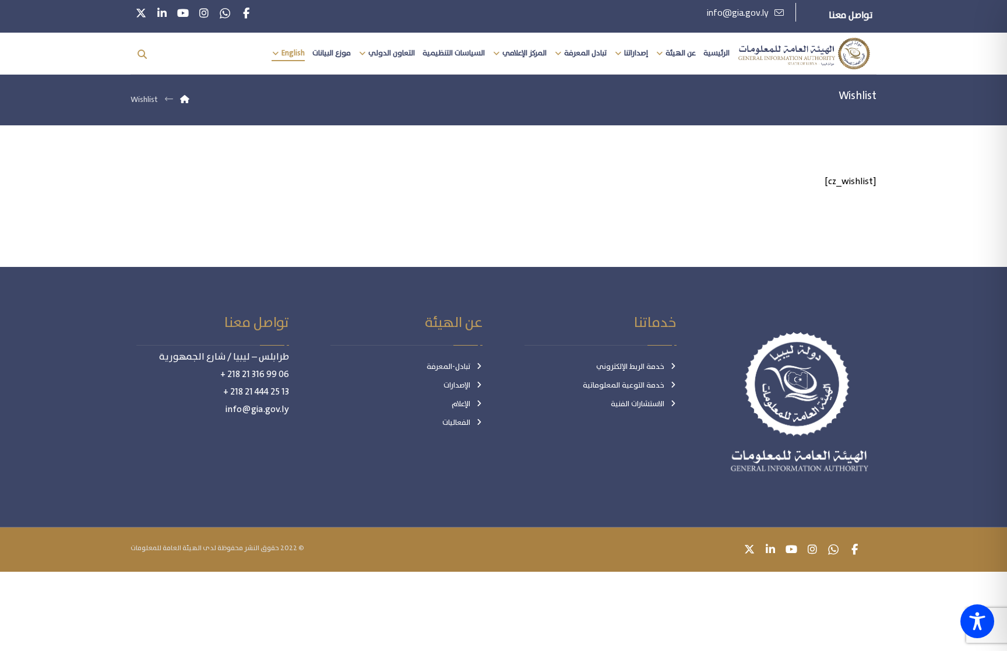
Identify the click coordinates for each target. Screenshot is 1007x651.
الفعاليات (456, 423)
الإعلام (461, 404)
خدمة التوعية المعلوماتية (623, 385)
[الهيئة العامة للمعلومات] (804, 54)
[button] (245, 13)
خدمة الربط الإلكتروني (630, 367)
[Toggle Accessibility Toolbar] (977, 621)
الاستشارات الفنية (637, 404)
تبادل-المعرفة (448, 367)
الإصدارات (456, 385)
